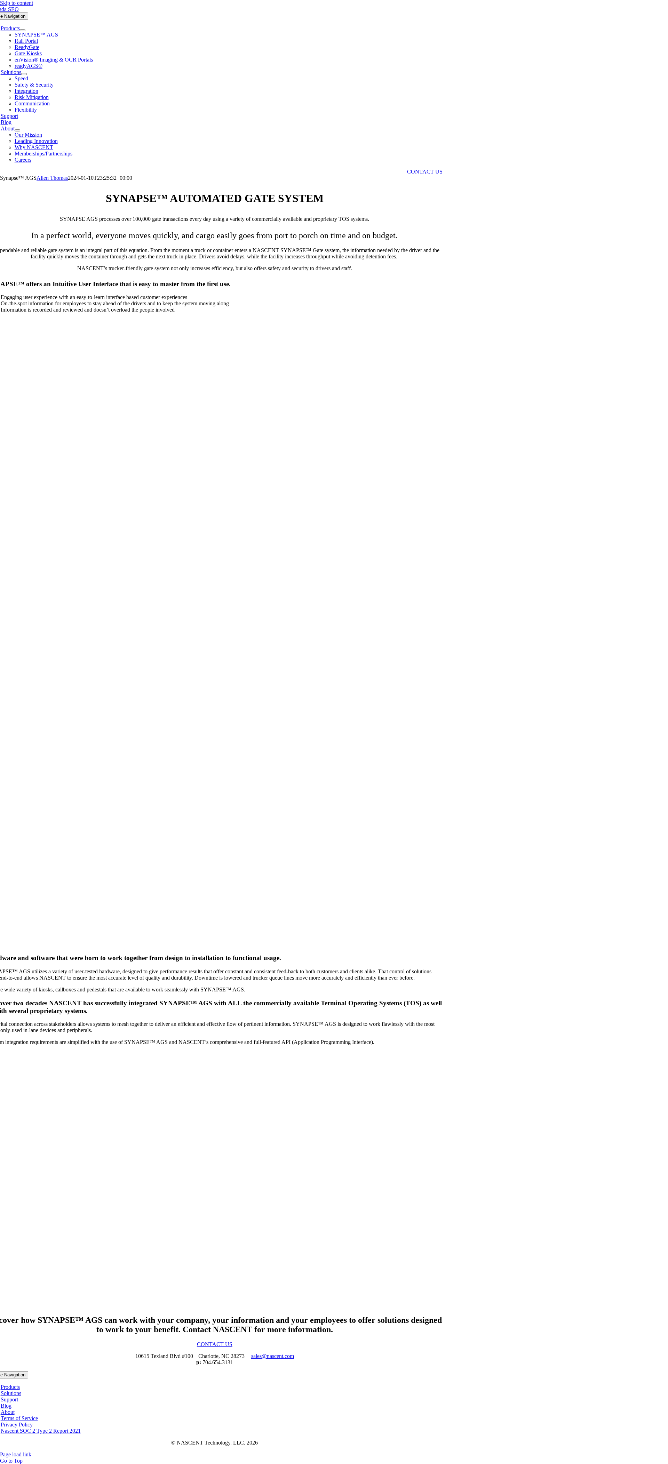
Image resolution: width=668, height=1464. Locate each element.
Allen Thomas (52, 178)
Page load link (15, 1454)
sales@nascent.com (272, 1356)
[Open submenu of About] (17, 130)
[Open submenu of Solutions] (24, 74)
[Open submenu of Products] (22, 30)
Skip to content (16, 3)
